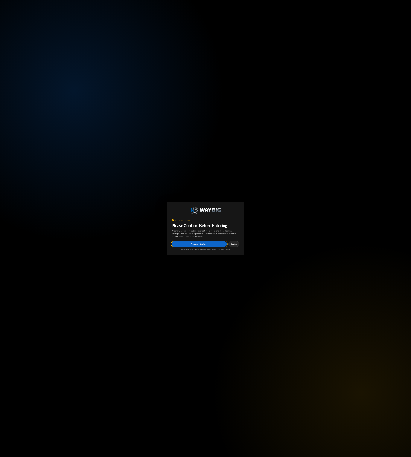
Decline (234, 244)
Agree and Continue (199, 244)
